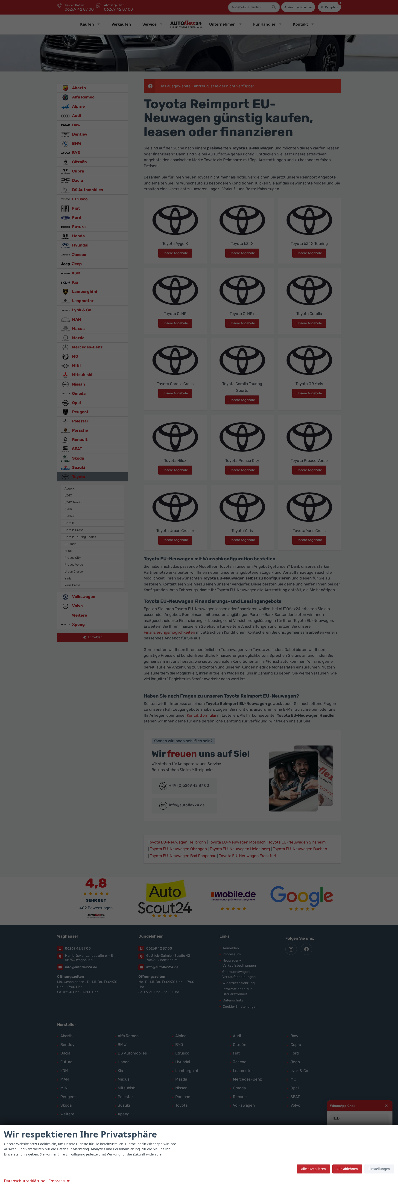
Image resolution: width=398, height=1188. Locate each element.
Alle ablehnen (347, 1169)
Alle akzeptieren (313, 1169)
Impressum (59, 1180)
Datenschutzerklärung (24, 1180)
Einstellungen (379, 1169)
